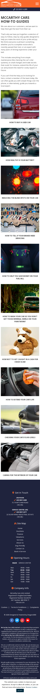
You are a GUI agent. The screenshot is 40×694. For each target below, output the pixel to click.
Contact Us (20, 549)
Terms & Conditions (18, 607)
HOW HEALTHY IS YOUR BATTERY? (20, 160)
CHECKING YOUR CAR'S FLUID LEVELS (20, 437)
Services (20, 540)
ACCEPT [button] (20, 690)
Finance (20, 534)
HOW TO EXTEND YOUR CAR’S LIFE (20, 399)
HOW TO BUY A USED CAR (20, 122)
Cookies (4, 607)
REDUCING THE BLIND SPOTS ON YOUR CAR (20, 198)
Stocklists (20, 531)
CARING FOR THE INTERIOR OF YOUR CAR (20, 475)
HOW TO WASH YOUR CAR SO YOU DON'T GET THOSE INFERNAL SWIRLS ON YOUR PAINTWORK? (20, 319)
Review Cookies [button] (31, 687)
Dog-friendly (20, 546)
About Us (20, 543)
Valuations (20, 537)
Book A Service (20, 551)
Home (20, 528)
